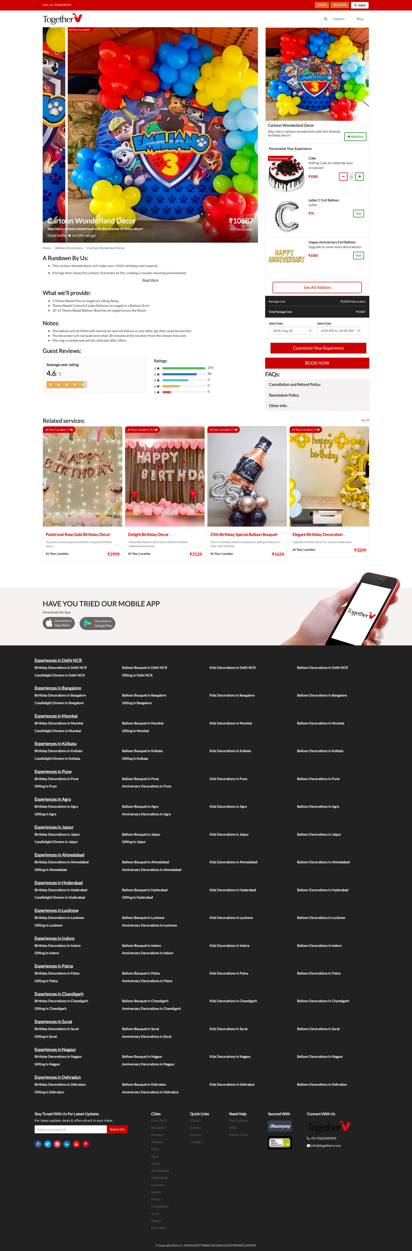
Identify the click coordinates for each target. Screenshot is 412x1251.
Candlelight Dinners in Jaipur (56, 842)
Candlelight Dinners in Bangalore (59, 703)
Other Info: (278, 405)
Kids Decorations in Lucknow (231, 918)
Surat (155, 1213)
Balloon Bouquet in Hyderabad (145, 890)
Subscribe (117, 1129)
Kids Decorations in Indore (229, 945)
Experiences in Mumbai (56, 715)
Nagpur (156, 1221)
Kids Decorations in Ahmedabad (234, 862)
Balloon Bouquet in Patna (141, 973)
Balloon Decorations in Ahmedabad (323, 862)
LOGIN (321, 5)
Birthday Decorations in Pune (56, 779)
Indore (156, 1192)
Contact (196, 1142)
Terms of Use (238, 1135)
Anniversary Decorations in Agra (146, 814)
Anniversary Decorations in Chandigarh (151, 1008)
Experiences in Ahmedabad (59, 854)
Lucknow (158, 1185)
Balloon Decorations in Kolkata (320, 751)
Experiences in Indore (54, 938)
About (194, 1120)
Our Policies (238, 1120)
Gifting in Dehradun (49, 1092)
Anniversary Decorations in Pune (146, 786)
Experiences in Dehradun (58, 1077)
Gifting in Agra (45, 814)
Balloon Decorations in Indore (319, 945)
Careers (196, 1127)
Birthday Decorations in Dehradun (60, 1084)
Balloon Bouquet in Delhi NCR (144, 667)
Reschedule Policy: (284, 395)
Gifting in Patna (46, 981)
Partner (195, 1135)
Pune (155, 1149)
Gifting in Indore (47, 953)
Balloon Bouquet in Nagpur (142, 1056)
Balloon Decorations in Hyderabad (322, 890)
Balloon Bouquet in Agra (140, 806)
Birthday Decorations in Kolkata (58, 751)
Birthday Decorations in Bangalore (60, 695)
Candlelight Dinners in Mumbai (58, 731)
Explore (339, 19)
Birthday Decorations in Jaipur (57, 834)
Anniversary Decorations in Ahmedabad (151, 870)
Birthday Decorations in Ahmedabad (62, 862)
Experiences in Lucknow (57, 910)
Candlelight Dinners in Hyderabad (60, 897)
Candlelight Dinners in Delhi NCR (60, 675)
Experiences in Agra (53, 799)
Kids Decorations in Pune (228, 779)
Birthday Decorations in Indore (58, 945)
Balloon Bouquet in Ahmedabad (145, 862)
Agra (154, 1156)
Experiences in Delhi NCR (58, 660)
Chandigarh (160, 1206)
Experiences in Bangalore (58, 688)
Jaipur (155, 1163)
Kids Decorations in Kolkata (230, 751)
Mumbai (157, 1135)
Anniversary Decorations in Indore (147, 953)
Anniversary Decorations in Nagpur (148, 1064)
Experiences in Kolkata (56, 743)
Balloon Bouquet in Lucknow (143, 918)
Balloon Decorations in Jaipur (319, 834)
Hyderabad (159, 1178)
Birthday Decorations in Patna (57, 973)
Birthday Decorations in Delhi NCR (61, 667)
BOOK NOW (317, 363)
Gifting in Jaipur (134, 842)
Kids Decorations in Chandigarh (233, 1001)
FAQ (232, 1127)
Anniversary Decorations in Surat (146, 1036)
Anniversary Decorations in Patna (147, 981)
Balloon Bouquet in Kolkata (142, 751)
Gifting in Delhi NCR (137, 675)
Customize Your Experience (318, 348)
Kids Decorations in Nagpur (230, 1056)
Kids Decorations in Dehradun (232, 1084)
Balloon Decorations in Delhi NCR (322, 667)
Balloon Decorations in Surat (318, 1029)
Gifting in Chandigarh (51, 1008)
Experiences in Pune (53, 771)
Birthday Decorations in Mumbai (59, 723)
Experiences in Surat (53, 1021)
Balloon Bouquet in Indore (141, 945)
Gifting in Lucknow (48, 925)
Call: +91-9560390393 (57, 5)
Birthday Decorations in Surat (57, 1029)
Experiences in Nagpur (55, 1049)
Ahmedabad (160, 1170)
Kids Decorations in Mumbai (231, 723)
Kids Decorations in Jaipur (229, 834)
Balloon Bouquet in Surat (140, 1029)
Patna (155, 1199)
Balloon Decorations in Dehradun (322, 1084)
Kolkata (157, 1142)
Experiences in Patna (54, 965)
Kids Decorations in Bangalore (232, 695)
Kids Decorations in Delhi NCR (233, 667)
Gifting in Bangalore (137, 703)
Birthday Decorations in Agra (56, 806)
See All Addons (317, 287)
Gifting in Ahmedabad (51, 870)
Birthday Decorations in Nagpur (58, 1056)
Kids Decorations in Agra (228, 806)
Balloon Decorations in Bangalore (322, 695)
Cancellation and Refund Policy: (295, 384)
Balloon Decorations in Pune (318, 779)
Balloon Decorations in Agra (318, 806)
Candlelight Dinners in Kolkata (57, 758)
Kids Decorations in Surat (228, 1029)
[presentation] (42, 483)
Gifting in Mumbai (135, 731)
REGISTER (339, 5)
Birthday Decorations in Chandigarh (61, 1001)
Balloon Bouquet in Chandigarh (145, 1001)
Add (358, 213)
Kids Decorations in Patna (229, 973)
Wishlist (356, 137)
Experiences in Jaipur (54, 827)
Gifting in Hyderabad (137, 897)
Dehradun (158, 1228)
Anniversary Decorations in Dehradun (150, 1092)
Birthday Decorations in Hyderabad (61, 890)
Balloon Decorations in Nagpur (320, 1056)
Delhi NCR (159, 1120)
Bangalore (158, 1127)
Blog (360, 19)
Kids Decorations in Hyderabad (233, 890)
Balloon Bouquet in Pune (140, 779)
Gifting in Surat (46, 1036)
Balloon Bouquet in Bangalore (144, 695)
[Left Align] (50, 384)
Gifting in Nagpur (47, 1064)
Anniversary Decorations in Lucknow (149, 925)
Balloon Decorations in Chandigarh (323, 1001)
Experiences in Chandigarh (59, 993)
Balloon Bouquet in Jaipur (141, 834)
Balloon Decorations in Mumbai (320, 723)
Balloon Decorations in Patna (318, 973)
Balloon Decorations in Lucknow (321, 918)
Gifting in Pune (46, 786)
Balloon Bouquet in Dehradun (144, 1084)
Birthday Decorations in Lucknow (59, 918)
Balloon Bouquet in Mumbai (143, 723)
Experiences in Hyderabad (59, 882)
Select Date (276, 323)
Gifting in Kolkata (135, 758)
